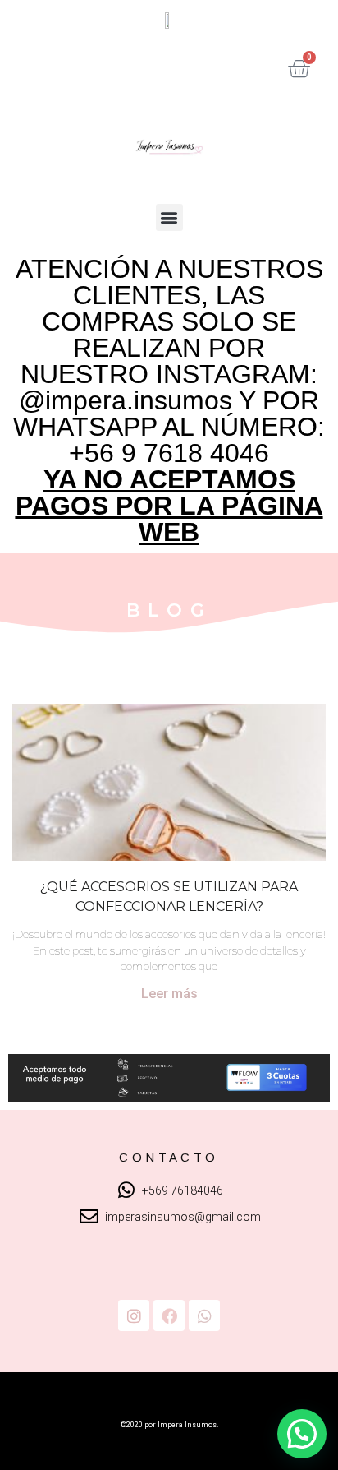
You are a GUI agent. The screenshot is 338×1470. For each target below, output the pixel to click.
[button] (169, 217)
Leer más (169, 993)
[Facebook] (169, 1315)
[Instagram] (133, 1315)
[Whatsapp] (204, 1315)
